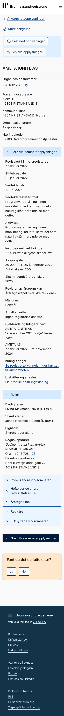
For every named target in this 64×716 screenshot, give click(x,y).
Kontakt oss (16, 634)
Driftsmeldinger (18, 639)
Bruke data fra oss (20, 691)
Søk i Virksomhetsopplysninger (33, 538)
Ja (11, 571)
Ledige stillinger (18, 650)
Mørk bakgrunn (19, 29)
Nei (24, 571)
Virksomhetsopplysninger (26, 18)
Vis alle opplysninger (27, 52)
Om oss (13, 645)
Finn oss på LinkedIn (21, 679)
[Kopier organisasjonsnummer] (26, 85)
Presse (12, 673)
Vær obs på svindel (20, 662)
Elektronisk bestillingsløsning (26, 382)
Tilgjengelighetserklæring (24, 707)
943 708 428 (26, 453)
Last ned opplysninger (28, 41)
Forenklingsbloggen (20, 668)
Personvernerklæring (21, 702)
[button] (60, 6)
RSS (10, 696)
